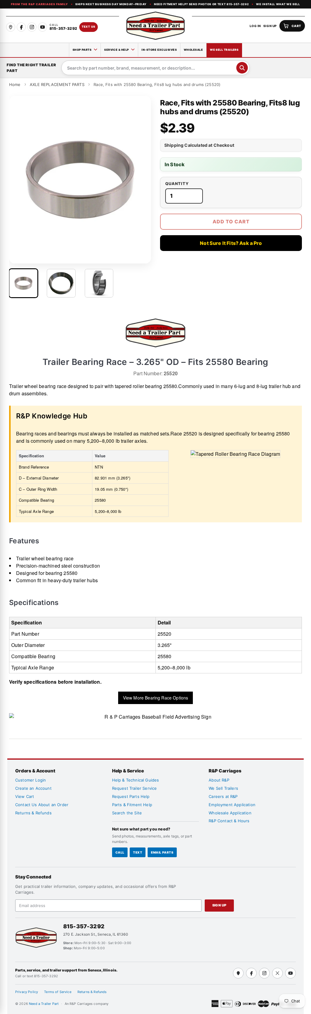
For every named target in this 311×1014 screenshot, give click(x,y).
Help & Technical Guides (135, 780)
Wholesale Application (230, 812)
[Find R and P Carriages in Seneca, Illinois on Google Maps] (10, 27)
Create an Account (33, 788)
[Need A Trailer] (36, 937)
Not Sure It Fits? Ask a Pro (231, 243)
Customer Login (30, 780)
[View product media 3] (99, 283)
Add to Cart (231, 221)
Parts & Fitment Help (132, 804)
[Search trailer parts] (242, 68)
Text (137, 852)
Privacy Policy (26, 992)
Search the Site (127, 812)
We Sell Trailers (224, 49)
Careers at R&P (223, 796)
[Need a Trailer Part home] (155, 26)
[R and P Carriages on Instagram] (31, 27)
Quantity (177, 183)
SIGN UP (270, 26)
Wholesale (193, 49)
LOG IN (255, 26)
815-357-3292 (83, 926)
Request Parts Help (131, 796)
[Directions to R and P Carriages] (238, 973)
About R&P (219, 780)
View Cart (24, 796)
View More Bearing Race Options (155, 698)
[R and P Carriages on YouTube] (42, 27)
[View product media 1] (23, 283)
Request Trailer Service (134, 788)
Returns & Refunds (33, 812)
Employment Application (232, 804)
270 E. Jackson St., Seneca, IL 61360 (95, 934)
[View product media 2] (61, 283)
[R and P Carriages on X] (277, 973)
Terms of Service (57, 992)
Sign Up (219, 905)
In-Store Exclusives (159, 49)
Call (120, 852)
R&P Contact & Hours (229, 820)
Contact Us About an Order (41, 804)
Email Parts (162, 852)
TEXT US (88, 26)
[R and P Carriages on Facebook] (21, 27)
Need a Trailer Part (44, 1004)
